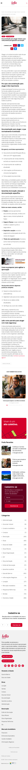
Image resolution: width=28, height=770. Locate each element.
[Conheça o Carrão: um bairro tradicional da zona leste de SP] (6, 450)
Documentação (14, 561)
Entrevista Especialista (8, 736)
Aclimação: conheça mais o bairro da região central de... (18, 474)
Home (3, 12)
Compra (14, 532)
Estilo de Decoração (14, 565)
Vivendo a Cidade (14, 598)
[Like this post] (15, 45)
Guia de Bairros (14, 573)
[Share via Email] (15, 48)
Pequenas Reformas (14, 590)
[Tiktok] (23, 666)
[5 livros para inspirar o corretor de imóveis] (14, 386)
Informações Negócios (14, 577)
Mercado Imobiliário (14, 585)
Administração (14, 520)
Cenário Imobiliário (14, 528)
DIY (14, 557)
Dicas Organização (14, 553)
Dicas (14, 540)
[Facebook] (5, 666)
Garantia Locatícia (14, 569)
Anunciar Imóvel (14, 524)
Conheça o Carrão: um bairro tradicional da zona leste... (19, 448)
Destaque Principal (6, 363)
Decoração (14, 536)
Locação (14, 581)
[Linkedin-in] (12, 666)
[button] (7, 656)
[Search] (26, 3)
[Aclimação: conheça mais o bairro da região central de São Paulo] (6, 475)
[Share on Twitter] (22, 45)
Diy (2, 724)
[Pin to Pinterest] (11, 48)
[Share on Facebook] (19, 45)
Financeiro (4, 732)
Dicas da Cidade (14, 545)
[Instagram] (9, 666)
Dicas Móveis (14, 549)
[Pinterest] (19, 666)
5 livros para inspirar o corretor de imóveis (14, 400)
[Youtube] (16, 666)
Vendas (14, 594)
